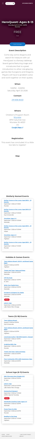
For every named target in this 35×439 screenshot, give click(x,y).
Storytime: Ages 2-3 (10, 218)
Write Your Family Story (11, 285)
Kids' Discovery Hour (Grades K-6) (14, 376)
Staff (7, 434)
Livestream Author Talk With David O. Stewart (18, 337)
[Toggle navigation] (2, 3)
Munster (17, 117)
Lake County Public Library (25, 435)
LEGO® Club (8, 303)
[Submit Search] (13, 3)
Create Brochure (7, 436)
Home (3, 434)
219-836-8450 (17, 100)
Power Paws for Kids (10, 409)
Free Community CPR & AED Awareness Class (18, 359)
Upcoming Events (27, 3)
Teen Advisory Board (10, 320)
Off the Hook (8, 278)
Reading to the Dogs (10, 416)
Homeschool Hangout (11, 391)
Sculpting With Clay (10, 344)
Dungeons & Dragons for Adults (14, 292)
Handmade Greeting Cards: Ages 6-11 (15, 401)
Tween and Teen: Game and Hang (14, 270)
